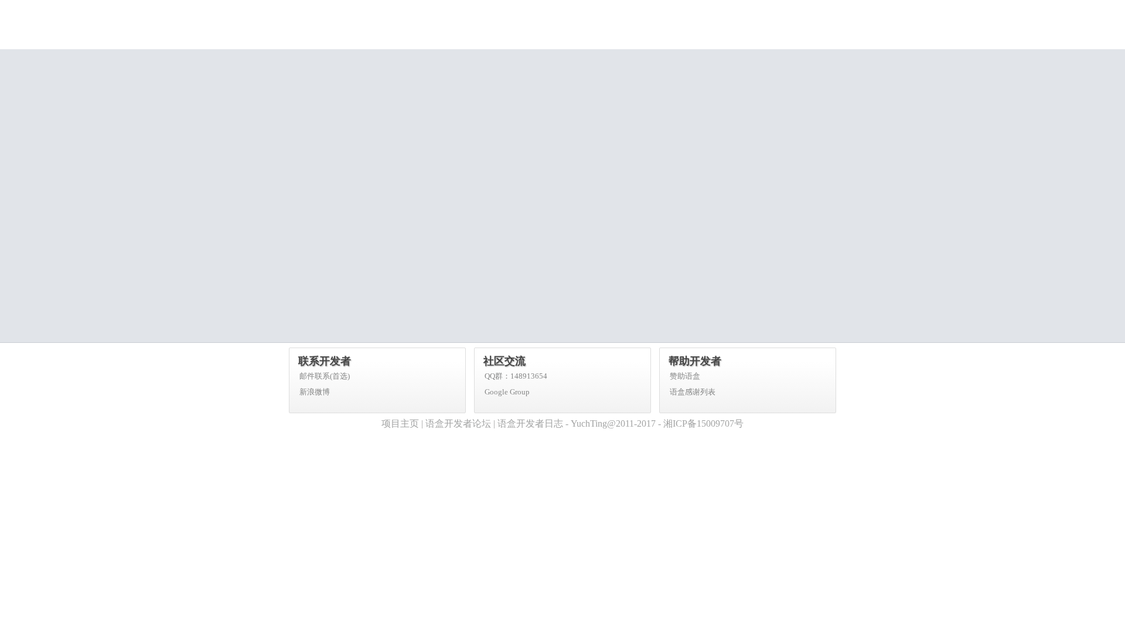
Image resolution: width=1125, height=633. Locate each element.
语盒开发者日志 (530, 423)
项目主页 (400, 423)
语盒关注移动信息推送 (764, 9)
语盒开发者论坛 (458, 423)
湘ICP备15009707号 (703, 423)
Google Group (507, 391)
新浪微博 (314, 391)
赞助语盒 (685, 376)
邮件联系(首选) (324, 376)
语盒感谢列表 (692, 391)
